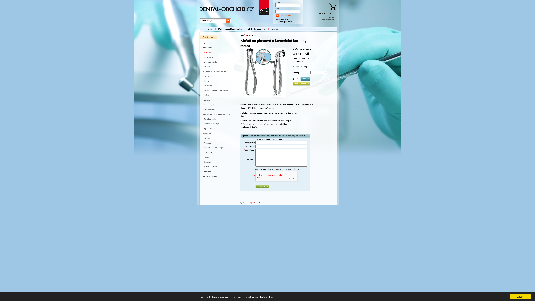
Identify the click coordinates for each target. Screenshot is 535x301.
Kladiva (206, 138)
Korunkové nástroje (211, 124)
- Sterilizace (207, 48)
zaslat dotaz (301, 84)
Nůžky (206, 95)
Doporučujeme (208, 43)
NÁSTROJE (251, 35)
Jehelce (206, 100)
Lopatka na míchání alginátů (214, 148)
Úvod (210, 29)
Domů (242, 35)
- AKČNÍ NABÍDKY (209, 176)
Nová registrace (281, 19)
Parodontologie (209, 119)
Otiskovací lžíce (209, 57)
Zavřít (520, 296)
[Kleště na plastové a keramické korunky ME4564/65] (265, 96)
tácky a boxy (208, 152)
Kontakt (274, 29)
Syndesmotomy (209, 129)
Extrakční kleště (209, 110)
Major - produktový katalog (230, 29)
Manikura (207, 143)
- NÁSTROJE (207, 52)
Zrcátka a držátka (210, 62)
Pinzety (206, 67)
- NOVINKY (206, 171)
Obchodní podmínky (257, 29)
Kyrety (206, 81)
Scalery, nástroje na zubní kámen (216, 90)
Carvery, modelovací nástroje (214, 71)
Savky (206, 157)
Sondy (206, 76)
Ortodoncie (207, 162)
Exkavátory (207, 86)
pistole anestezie (210, 167)
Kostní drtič (207, 133)
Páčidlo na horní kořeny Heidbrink (216, 114)
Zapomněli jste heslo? (284, 22)
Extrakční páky (209, 105)
